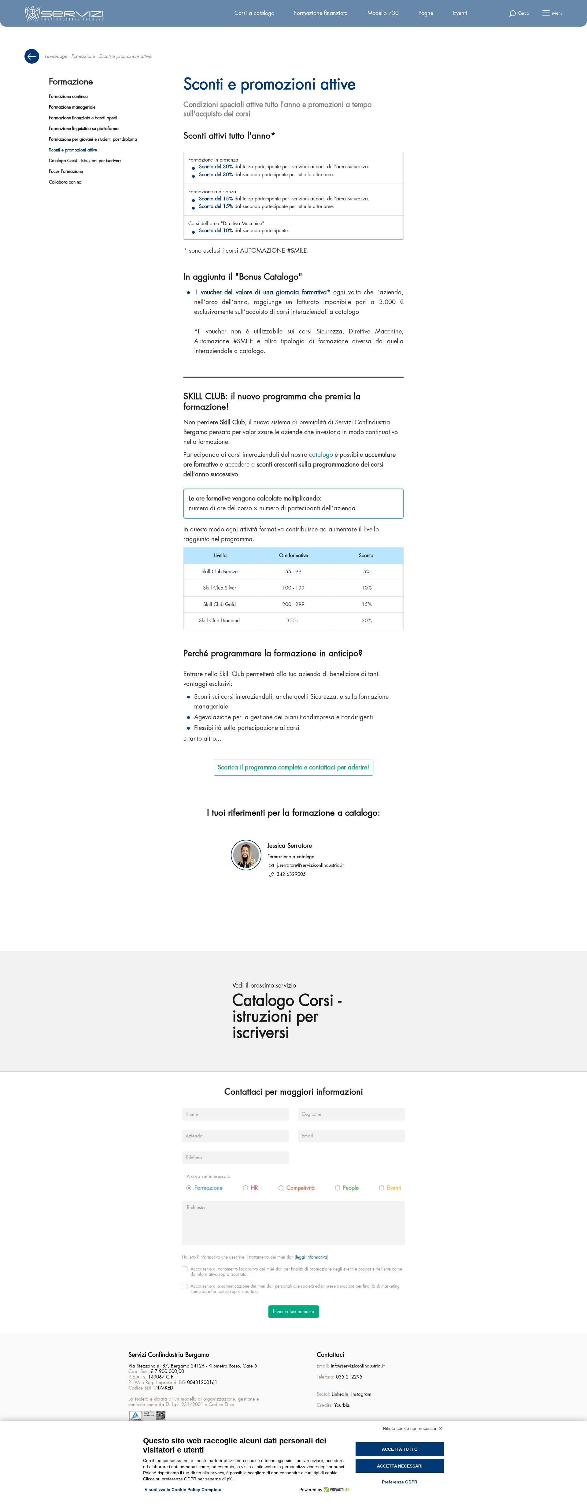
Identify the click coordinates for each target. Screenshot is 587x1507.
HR (254, 1188)
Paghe (426, 13)
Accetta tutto (400, 1449)
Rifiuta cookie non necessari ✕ (412, 1428)
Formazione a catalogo (291, 856)
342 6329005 (291, 874)
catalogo (321, 455)
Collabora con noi (66, 182)
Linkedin (340, 1394)
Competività (300, 1188)
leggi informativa (311, 1257)
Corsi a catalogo (254, 13)
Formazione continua (68, 96)
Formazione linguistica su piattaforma (84, 128)
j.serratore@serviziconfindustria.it (310, 865)
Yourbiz (341, 1405)
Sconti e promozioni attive (73, 150)
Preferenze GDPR (399, 1481)
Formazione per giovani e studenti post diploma (93, 139)
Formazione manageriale (72, 107)
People (351, 1188)
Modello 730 (383, 13)
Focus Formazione (66, 171)
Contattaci (330, 1355)
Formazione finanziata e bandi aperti (83, 118)
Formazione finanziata (321, 13)
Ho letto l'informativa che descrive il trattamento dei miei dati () (255, 1257)
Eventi (460, 13)
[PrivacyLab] (335, 1490)
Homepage (56, 56)
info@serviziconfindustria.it (358, 1366)
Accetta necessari (400, 1466)
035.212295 (349, 1377)
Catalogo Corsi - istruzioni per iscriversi (86, 160)
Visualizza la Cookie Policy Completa (183, 1489)
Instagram (361, 1394)
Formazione (83, 56)
